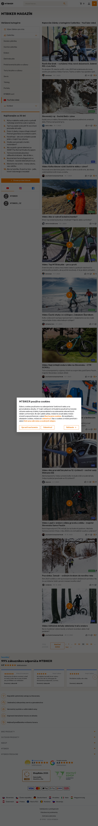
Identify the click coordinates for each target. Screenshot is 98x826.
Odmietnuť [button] (47, 427)
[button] (46, 419)
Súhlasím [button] (71, 427)
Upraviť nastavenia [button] (29, 427)
